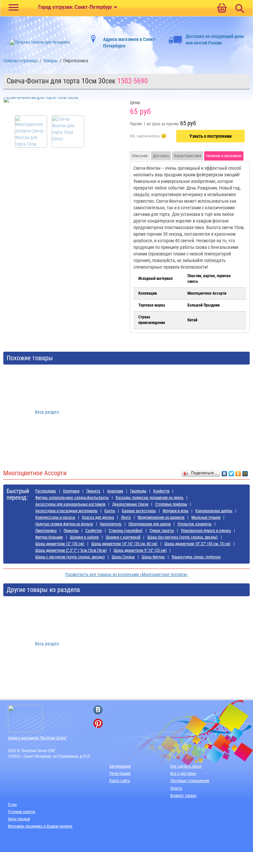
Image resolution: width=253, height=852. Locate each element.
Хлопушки (71, 491)
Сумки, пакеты (162, 530)
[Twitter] (231, 472)
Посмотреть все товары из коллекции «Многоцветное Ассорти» (126, 574)
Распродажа (45, 491)
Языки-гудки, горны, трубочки (196, 557)
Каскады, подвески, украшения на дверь (149, 497)
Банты (109, 511)
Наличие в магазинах (223, 156)
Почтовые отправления (189, 781)
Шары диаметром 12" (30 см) (59, 544)
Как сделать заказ (185, 766)
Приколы (71, 530)
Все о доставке (183, 773)
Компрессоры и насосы (55, 517)
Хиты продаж (19, 819)
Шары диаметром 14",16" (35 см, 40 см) (124, 544)
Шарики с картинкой (123, 537)
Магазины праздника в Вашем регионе (40, 826)
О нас (12, 804)
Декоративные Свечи (130, 504)
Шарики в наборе (84, 537)
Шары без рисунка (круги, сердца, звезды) (182, 537)
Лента (126, 517)
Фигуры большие (49, 537)
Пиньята (93, 491)
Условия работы (21, 811)
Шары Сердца (123, 557)
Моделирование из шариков (161, 517)
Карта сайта (119, 781)
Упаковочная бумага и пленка (206, 530)
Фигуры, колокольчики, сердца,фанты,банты (72, 497)
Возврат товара (183, 795)
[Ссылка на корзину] (221, 8)
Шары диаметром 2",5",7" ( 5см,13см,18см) (71, 550)
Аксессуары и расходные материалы (66, 511)
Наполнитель (111, 524)
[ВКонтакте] (224, 472)
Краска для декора (98, 517)
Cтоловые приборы (171, 504)
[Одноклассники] (238, 472)
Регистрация (119, 773)
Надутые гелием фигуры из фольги (64, 524)
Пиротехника (46, 530)
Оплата (176, 788)
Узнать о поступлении (210, 136)
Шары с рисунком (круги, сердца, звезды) (70, 557)
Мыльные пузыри (205, 517)
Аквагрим (115, 491)
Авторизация (120, 766)
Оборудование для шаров (149, 524)
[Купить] (148, 136)
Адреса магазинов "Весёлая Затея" (37, 738)
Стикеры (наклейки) (126, 530)
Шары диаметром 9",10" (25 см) (140, 550)
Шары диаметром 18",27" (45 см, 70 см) (197, 544)
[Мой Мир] (245, 472)
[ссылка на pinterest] (98, 723)
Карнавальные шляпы (213, 511)
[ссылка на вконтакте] (98, 710)
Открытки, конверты (194, 524)
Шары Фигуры (153, 557)
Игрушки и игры (175, 511)
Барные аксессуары (139, 511)
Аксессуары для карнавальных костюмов (70, 504)
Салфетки (93, 530)
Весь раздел (47, 412)
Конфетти (161, 491)
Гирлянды (138, 491)
